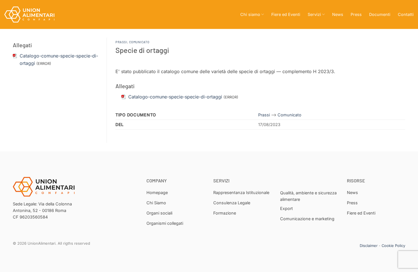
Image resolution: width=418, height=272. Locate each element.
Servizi (314, 14)
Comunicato (139, 42)
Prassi (121, 42)
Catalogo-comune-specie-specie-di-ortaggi (175, 97)
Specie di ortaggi (142, 50)
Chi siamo (250, 14)
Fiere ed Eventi (285, 14)
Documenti (379, 14)
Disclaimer (369, 245)
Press (356, 14)
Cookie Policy (393, 245)
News (337, 14)
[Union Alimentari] (32, 14)
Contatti (406, 14)
